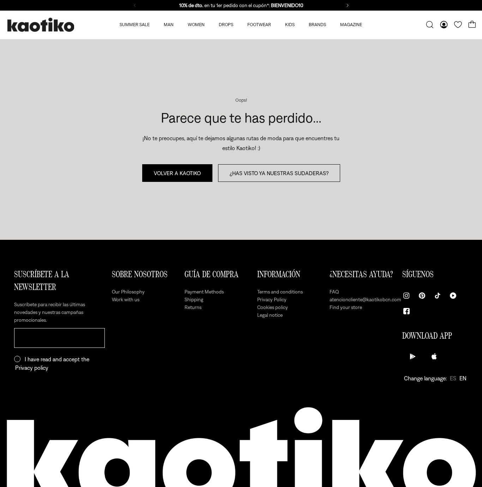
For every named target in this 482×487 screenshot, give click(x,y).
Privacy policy (31, 367)
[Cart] (472, 25)
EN (462, 378)
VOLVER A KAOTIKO (177, 173)
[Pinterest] (422, 295)
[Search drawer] (430, 25)
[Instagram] (406, 295)
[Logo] (40, 25)
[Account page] (444, 25)
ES (453, 378)
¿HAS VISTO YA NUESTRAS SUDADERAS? (279, 173)
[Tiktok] (437, 295)
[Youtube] (453, 295)
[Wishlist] (458, 25)
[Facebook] (406, 311)
